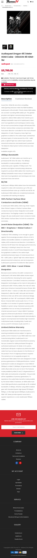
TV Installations (18, 511)
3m (17, 73)
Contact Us (7, 91)
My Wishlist (19, 482)
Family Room (18, 533)
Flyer (18, 492)
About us (18, 450)
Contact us (18, 453)
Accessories (17, 6)
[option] (18, 22)
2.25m (15, 73)
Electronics (8, 6)
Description (6, 99)
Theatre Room (19, 539)
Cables (25, 6)
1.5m (12, 73)
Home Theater (18, 514)
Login (18, 479)
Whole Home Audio (18, 508)
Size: (2, 74)
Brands (18, 489)
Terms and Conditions (18, 456)
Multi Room (18, 536)
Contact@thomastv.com (21, 91)
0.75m (9, 73)
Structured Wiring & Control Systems (18, 517)
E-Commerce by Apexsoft (18, 555)
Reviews (18, 459)
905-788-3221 (18, 93)
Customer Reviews (23, 99)
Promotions (18, 485)
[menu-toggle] (2, 2)
